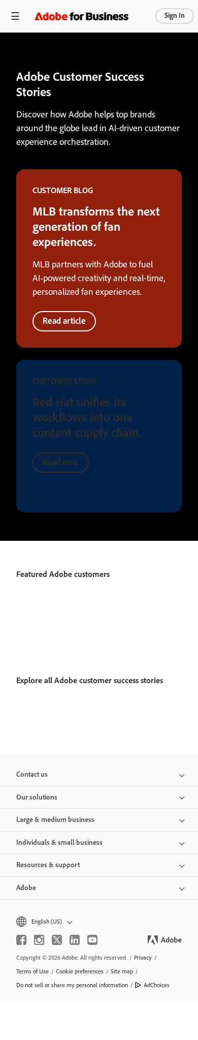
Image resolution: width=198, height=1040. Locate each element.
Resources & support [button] (48, 865)
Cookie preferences (80, 971)
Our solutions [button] (36, 797)
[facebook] (21, 940)
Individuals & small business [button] (59, 842)
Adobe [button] (26, 887)
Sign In (174, 15)
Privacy (143, 957)
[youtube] (92, 940)
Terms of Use (32, 971)
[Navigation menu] (15, 16)
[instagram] (39, 940)
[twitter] (57, 940)
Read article (64, 321)
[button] (99, 922)
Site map (122, 971)
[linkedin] (75, 940)
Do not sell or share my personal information (72, 985)
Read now (61, 462)
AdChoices (157, 985)
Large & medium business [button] (55, 819)
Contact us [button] (32, 774)
